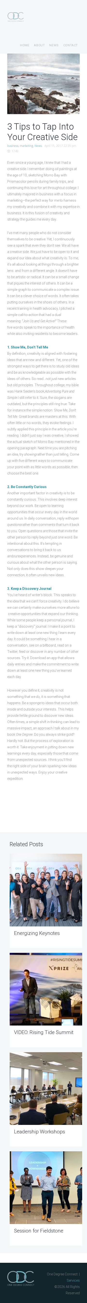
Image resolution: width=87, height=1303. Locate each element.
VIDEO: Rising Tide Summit (43, 1032)
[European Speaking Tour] (62, 83)
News (53, 45)
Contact (70, 45)
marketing (26, 146)
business (12, 146)
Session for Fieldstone (38, 1231)
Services (73, 1280)
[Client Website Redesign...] (25, 83)
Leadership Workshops (39, 1132)
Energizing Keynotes (37, 933)
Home (24, 45)
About (39, 45)
